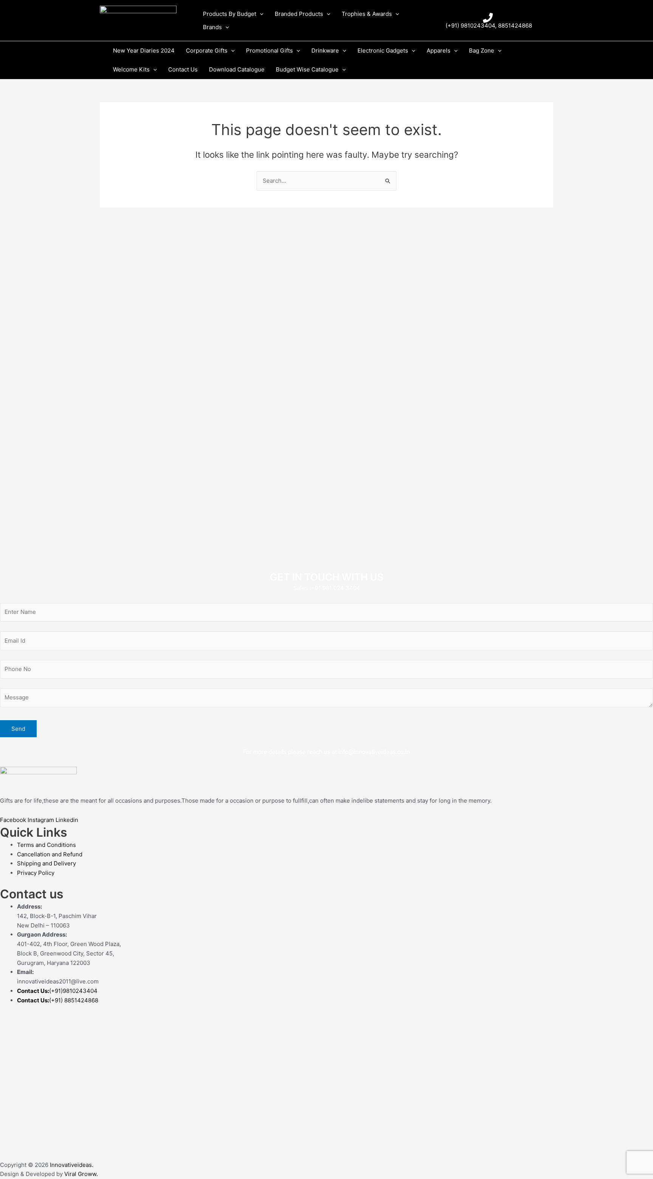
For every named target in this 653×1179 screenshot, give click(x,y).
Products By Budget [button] (229, 13)
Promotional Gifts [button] (269, 50)
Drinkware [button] (325, 50)
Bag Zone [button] (481, 50)
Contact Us (183, 69)
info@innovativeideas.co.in (374, 751)
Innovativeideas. (71, 1164)
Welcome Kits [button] (131, 69)
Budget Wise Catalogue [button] (307, 69)
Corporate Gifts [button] (206, 50)
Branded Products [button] (299, 13)
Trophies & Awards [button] (367, 13)
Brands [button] (212, 27)
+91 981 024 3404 (335, 588)
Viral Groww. (80, 1173)
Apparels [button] (438, 50)
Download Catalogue (237, 69)
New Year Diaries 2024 (144, 50)
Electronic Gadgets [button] (382, 50)
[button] (259, 13)
